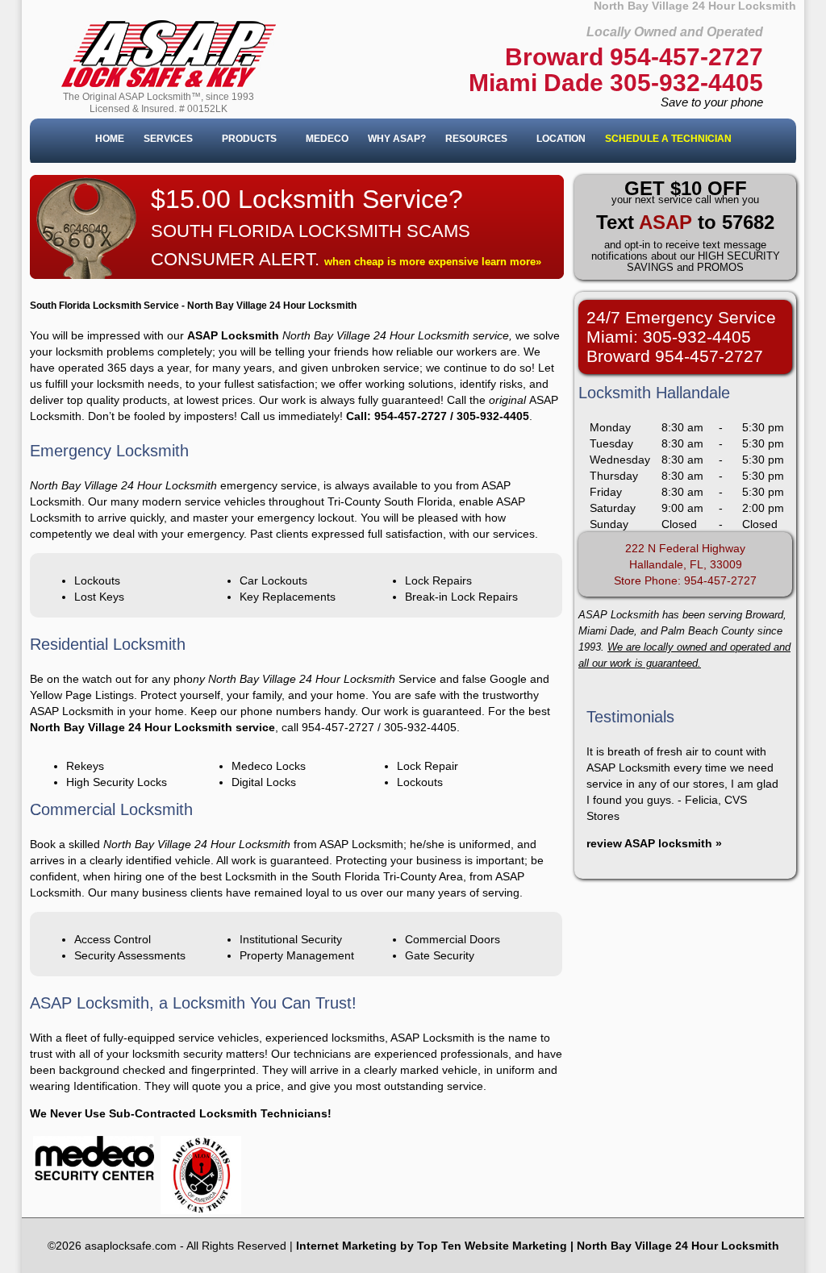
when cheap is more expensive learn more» (432, 262)
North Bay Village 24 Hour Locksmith (678, 1245)
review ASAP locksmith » (654, 843)
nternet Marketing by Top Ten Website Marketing (433, 1245)
